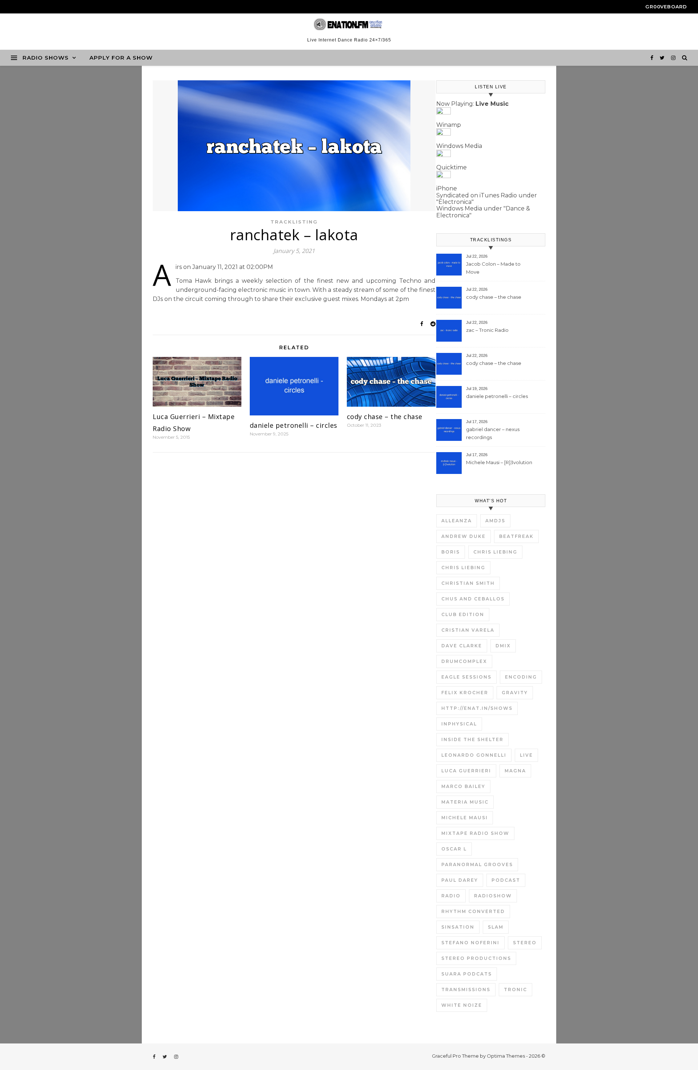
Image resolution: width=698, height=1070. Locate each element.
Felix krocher (464, 692)
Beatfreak (516, 536)
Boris (450, 552)
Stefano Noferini (470, 942)
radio (451, 895)
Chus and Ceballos (473, 599)
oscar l (454, 849)
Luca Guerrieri (466, 770)
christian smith (468, 583)
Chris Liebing (495, 552)
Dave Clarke (461, 645)
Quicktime (451, 167)
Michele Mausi (464, 817)
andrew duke (463, 536)
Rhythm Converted (473, 911)
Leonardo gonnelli (473, 755)
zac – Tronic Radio (487, 330)
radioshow (493, 895)
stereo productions (476, 958)
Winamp (448, 124)
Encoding (521, 677)
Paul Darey (459, 880)
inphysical (459, 724)
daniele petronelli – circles (293, 425)
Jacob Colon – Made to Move (493, 268)
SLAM (496, 927)
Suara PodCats (466, 974)
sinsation (457, 927)
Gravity (515, 692)
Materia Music (465, 802)
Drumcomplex (464, 661)
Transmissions (465, 989)
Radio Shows (46, 57)
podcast (506, 880)
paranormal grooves (477, 864)
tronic (515, 989)
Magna (515, 770)
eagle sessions (466, 677)
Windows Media (459, 145)
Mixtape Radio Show (475, 833)
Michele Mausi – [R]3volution (499, 462)
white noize (461, 1005)
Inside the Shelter (472, 739)
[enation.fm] (349, 24)
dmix (503, 645)
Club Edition (462, 614)
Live (526, 755)
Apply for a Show (121, 57)
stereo (525, 942)
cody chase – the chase (384, 416)
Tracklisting (294, 222)
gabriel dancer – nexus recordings (493, 433)
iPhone (446, 188)
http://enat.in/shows (477, 708)
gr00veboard (666, 6)
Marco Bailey (463, 786)
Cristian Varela (467, 630)
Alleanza (456, 520)
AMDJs (495, 520)
